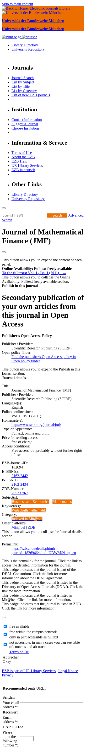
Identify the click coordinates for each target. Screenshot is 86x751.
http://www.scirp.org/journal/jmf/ (36, 425)
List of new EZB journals (30, 95)
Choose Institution (25, 128)
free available (19, 626)
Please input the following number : (10, 738)
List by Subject (22, 82)
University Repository (28, 49)
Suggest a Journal (24, 124)
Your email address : (11, 705)
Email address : (10, 719)
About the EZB (23, 157)
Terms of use (19, 652)
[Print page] (12, 37)
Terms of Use (21, 153)
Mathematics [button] (62, 502)
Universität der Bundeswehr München (33, 21)
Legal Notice (68, 671)
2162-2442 (19, 476)
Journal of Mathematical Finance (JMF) (42, 236)
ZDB (32, 527)
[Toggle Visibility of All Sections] (4, 252)
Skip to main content (17, 4)
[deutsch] (29, 37)
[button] (37, 269)
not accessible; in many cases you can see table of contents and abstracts (44, 644)
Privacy (7, 675)
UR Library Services (27, 165)
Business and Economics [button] (30, 502)
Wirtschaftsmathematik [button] (29, 510)
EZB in (23, 170)
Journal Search (22, 78)
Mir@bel (18, 527)
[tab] (43, 269)
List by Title (20, 86)
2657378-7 (19, 493)
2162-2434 (19, 484)
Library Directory (24, 45)
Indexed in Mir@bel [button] (27, 519)
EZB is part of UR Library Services (29, 671)
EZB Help (19, 161)
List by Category (24, 91)
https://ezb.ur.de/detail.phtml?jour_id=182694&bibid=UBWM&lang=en (43, 550)
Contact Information (26, 120)
